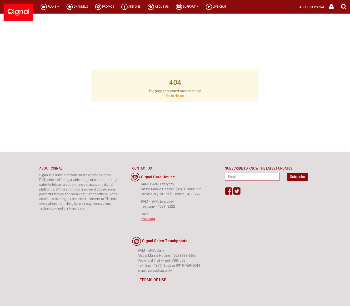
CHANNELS (80, 6)
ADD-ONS (134, 6)
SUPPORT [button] (189, 6)
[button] (343, 7)
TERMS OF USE (153, 280)
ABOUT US (161, 6)
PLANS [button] (52, 6)
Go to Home (175, 96)
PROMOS (107, 6)
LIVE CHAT (219, 6)
